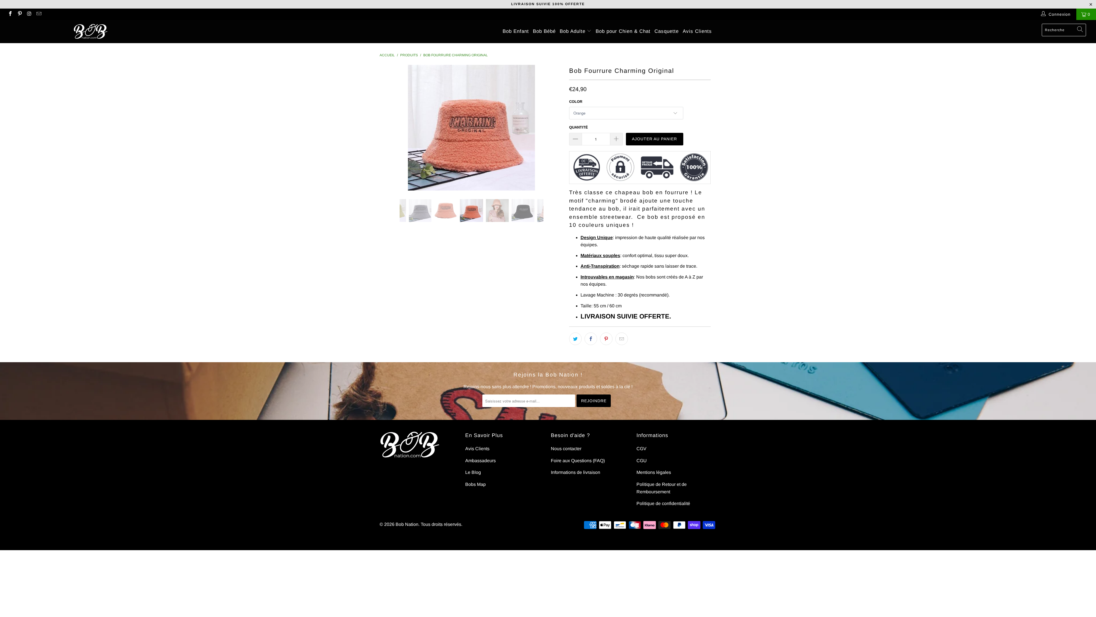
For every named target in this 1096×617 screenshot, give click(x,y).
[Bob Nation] (90, 31)
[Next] (553, 128)
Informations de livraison (575, 472)
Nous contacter (566, 448)
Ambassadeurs (480, 460)
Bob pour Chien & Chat (623, 31)
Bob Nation (407, 524)
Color (575, 101)
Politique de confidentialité (663, 503)
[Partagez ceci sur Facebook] (591, 338)
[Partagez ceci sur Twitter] (575, 338)
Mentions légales (653, 472)
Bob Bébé (544, 31)
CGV (641, 448)
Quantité (578, 127)
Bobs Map (475, 484)
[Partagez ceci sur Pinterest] (606, 338)
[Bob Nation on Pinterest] (20, 14)
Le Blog (473, 472)
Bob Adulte (573, 31)
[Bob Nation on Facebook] (10, 14)
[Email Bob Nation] (39, 14)
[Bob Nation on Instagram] (29, 14)
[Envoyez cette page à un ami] (621, 338)
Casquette (666, 31)
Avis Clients (697, 31)
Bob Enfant (516, 31)
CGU (641, 460)
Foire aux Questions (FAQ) (578, 460)
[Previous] (389, 128)
